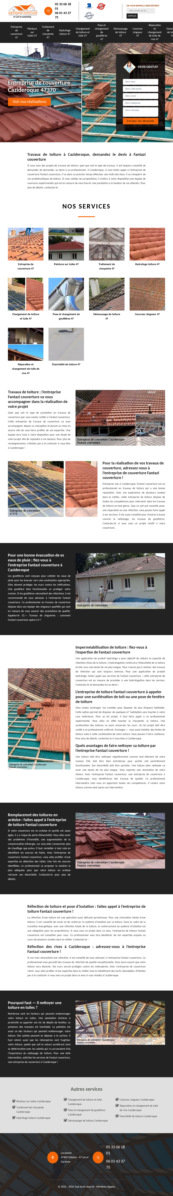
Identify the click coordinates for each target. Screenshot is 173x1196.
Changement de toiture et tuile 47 (83, 32)
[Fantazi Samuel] (23, 11)
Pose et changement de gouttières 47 (101, 32)
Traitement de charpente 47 (48, 32)
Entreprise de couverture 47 (16, 32)
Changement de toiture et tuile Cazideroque (85, 1102)
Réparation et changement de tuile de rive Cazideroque (139, 1108)
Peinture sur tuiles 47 (32, 32)
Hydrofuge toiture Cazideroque (33, 1118)
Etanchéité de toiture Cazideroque (138, 1116)
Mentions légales (105, 1187)
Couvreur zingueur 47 (138, 32)
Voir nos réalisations (29, 102)
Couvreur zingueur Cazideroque (137, 1100)
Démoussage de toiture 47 (121, 32)
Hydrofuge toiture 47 (65, 32)
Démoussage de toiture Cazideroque (88, 1120)
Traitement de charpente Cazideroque (30, 1109)
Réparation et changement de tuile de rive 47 (155, 32)
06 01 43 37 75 (63, 15)
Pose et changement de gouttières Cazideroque (86, 1112)
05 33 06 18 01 (63, 6)
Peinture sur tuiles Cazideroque (33, 1101)
